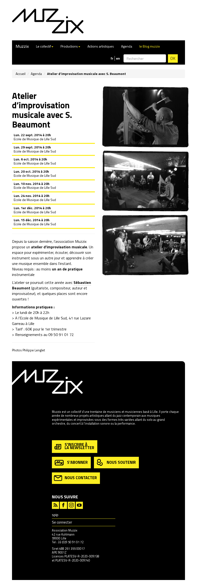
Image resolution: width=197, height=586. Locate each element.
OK (172, 58)
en (118, 58)
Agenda (126, 46)
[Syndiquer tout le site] (55, 504)
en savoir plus (61, 434)
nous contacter (81, 478)
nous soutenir (121, 462)
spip (55, 515)
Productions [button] (69, 46)
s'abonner (77, 462)
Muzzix (22, 46)
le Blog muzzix (149, 46)
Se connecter (62, 522)
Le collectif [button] (43, 46)
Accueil (20, 73)
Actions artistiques (100, 46)
